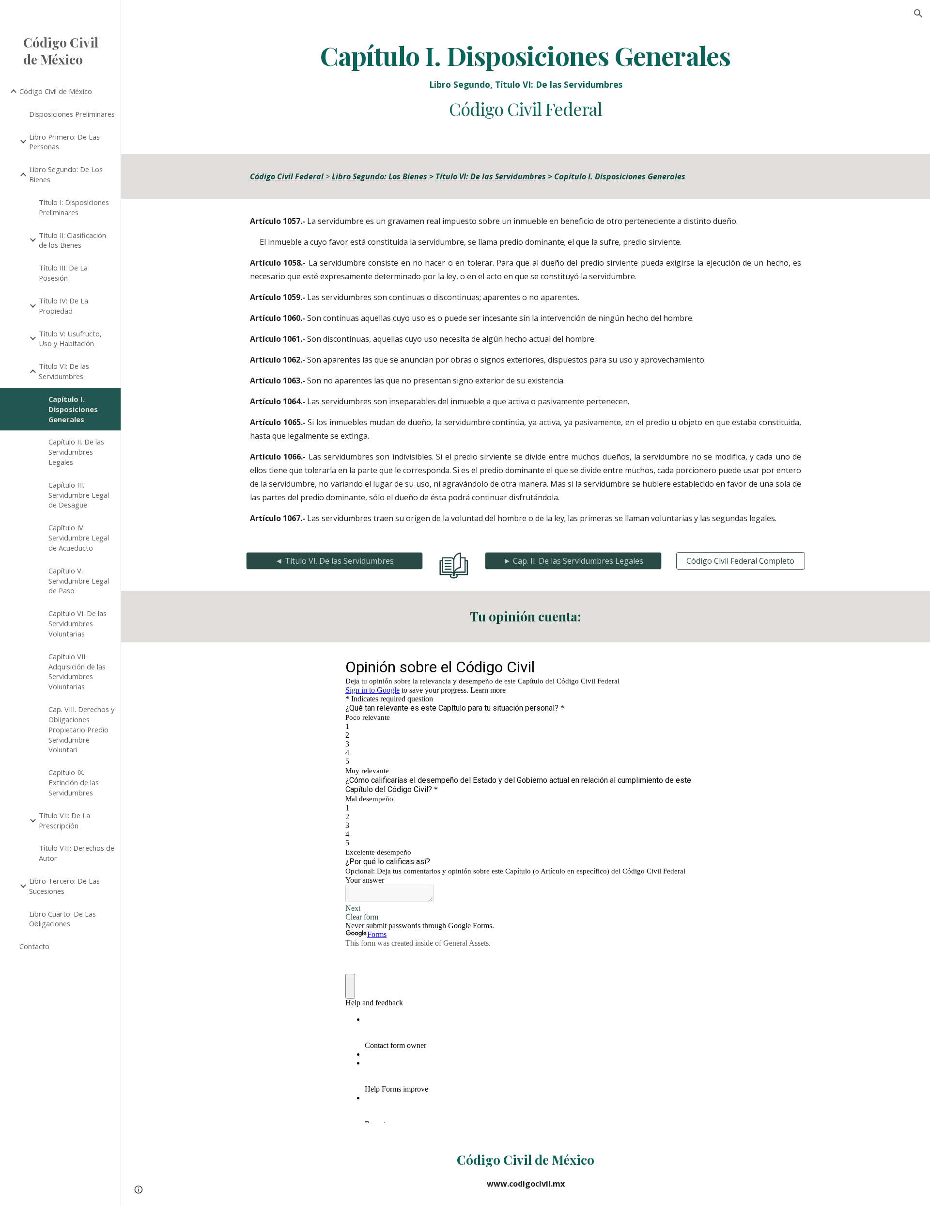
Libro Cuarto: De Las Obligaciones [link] (62, 919)
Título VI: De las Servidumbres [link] (64, 371)
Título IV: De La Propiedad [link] (63, 306)
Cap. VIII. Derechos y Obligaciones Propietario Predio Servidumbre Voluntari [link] (81, 729)
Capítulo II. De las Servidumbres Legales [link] (76, 452)
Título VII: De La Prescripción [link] (64, 820)
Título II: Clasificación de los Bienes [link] (72, 240)
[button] (918, 13)
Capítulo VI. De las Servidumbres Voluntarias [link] (77, 623)
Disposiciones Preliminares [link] (72, 114)
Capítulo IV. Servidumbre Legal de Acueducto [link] (78, 538)
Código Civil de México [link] (55, 91)
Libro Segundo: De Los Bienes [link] (66, 174)
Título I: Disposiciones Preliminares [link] (74, 207)
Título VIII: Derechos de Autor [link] (76, 853)
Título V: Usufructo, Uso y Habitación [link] (70, 339)
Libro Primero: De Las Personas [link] (64, 142)
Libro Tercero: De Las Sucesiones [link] (64, 886)
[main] (525, 80)
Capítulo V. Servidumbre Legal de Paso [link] (78, 581)
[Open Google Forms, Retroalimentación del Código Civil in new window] (691, 666)
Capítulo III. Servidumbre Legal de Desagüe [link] (78, 495)
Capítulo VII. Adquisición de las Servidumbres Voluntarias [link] (77, 671)
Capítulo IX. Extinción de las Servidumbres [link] (73, 782)
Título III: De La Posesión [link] (63, 273)
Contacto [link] (34, 946)
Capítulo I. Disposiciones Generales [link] (73, 409)
